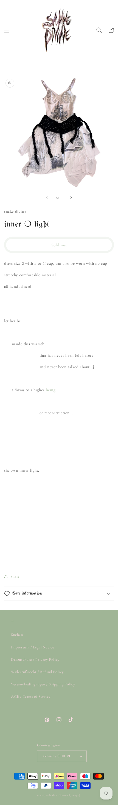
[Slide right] (71, 198)
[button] (7, 30)
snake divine (52, 795)
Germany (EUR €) (56, 756)
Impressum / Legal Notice (32, 647)
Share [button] (15, 576)
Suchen (17, 634)
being (51, 389)
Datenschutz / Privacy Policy (35, 659)
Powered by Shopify (70, 795)
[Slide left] (47, 198)
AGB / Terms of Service (30, 696)
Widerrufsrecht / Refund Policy (37, 672)
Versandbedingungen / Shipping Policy (43, 684)
